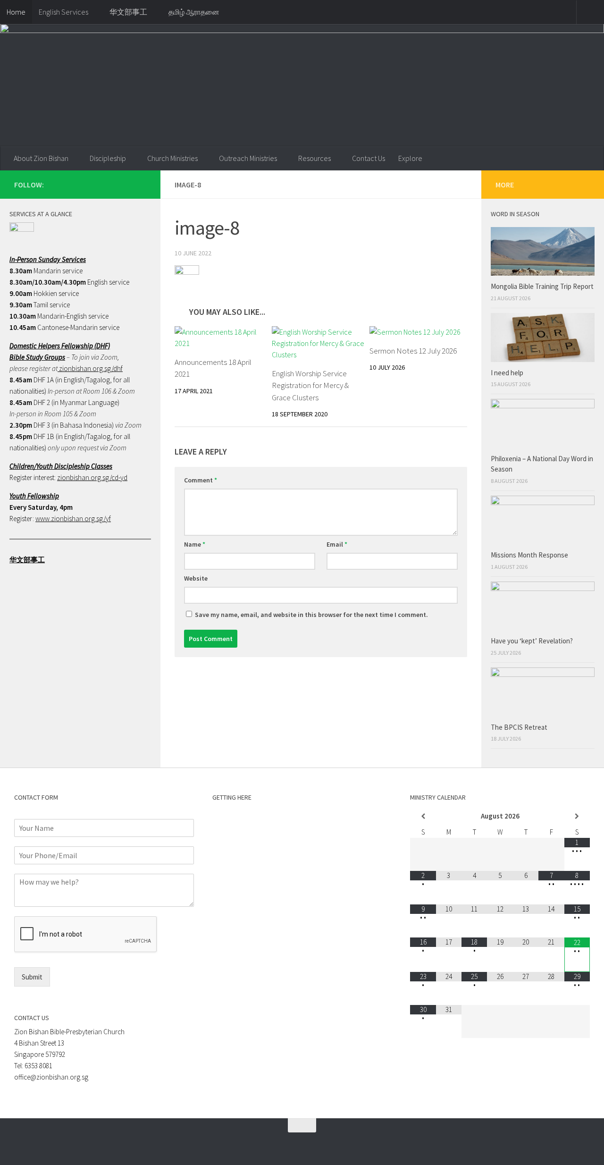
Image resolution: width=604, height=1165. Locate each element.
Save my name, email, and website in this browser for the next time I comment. (311, 614)
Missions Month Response (530, 554)
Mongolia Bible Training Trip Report (542, 286)
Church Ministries (172, 158)
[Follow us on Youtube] (140, 184)
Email (337, 544)
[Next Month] (577, 816)
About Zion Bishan (41, 158)
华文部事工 (128, 12)
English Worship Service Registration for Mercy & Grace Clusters (310, 385)
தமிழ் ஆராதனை (193, 12)
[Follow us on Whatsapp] (110, 184)
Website (196, 578)
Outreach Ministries (248, 158)
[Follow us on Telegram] (125, 184)
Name (194, 544)
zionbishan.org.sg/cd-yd (92, 477)
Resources (314, 158)
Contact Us (368, 158)
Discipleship (108, 158)
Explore (410, 158)
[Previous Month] (423, 816)
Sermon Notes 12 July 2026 (413, 351)
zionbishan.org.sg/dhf (90, 368)
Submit (32, 976)
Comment (200, 480)
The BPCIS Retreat (520, 727)
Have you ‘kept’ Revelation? (532, 640)
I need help (507, 372)
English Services (63, 12)
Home (16, 12)
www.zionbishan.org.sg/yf (73, 518)
